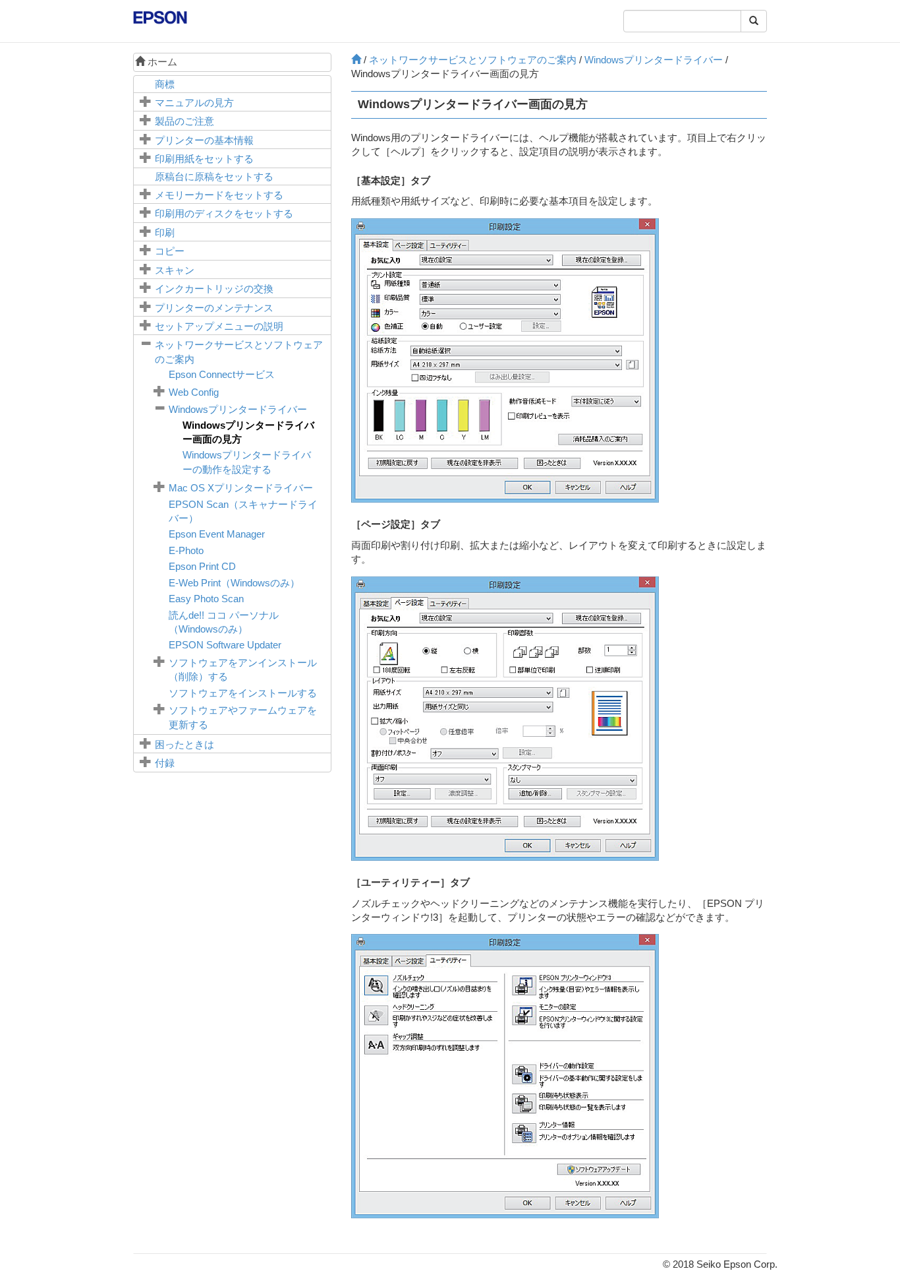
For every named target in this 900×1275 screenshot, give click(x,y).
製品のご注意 (184, 121)
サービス (222, 374)
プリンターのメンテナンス (214, 307)
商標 (165, 84)
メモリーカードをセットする (219, 195)
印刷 (165, 232)
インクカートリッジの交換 (214, 288)
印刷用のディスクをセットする (224, 213)
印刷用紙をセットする (204, 158)
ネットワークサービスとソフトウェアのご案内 (473, 59)
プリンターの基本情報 (204, 140)
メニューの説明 (219, 326)
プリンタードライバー (238, 409)
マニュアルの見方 (194, 102)
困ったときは (184, 744)
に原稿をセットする (214, 176)
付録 (165, 762)
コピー (169, 251)
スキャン (174, 270)
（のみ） (234, 582)
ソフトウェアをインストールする (243, 693)
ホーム (161, 61)
